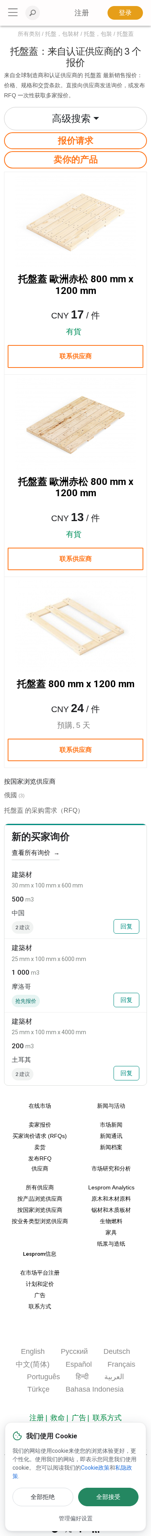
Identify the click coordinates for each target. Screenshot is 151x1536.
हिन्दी (82, 1377)
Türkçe (38, 1389)
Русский (74, 1351)
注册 (36, 1418)
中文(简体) (33, 1364)
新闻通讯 (111, 1136)
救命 (57, 1418)
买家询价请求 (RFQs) (39, 1136)
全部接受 (108, 1497)
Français (121, 1364)
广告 (40, 1295)
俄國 (10, 795)
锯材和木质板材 (111, 1210)
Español (79, 1364)
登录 (125, 12)
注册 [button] (81, 13)
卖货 (40, 1147)
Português (43, 1377)
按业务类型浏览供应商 (40, 1221)
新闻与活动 (111, 1106)
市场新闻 (111, 1125)
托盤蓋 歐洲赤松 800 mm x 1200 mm (75, 284)
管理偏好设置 (76, 1518)
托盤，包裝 (98, 34)
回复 (126, 926)
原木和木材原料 (111, 1199)
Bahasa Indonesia (95, 1389)
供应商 (39, 1168)
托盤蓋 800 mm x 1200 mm (75, 684)
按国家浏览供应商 (39, 1210)
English (33, 1351)
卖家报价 (40, 1125)
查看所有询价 (36, 852)
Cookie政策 (95, 1467)
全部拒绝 (43, 1497)
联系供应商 (76, 356)
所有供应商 (40, 1188)
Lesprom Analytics (111, 1188)
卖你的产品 (76, 159)
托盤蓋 (125, 34)
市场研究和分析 (111, 1168)
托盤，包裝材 (62, 34)
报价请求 (75, 141)
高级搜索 (71, 118)
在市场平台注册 (40, 1273)
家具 (111, 1233)
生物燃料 (111, 1221)
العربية (114, 1377)
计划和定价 (40, 1284)
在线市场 (40, 1106)
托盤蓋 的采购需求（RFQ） (44, 810)
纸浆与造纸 (111, 1244)
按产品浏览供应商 (39, 1199)
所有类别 (29, 34)
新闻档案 (111, 1147)
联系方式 (40, 1307)
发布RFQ (40, 1159)
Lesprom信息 (39, 1254)
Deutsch (116, 1351)
